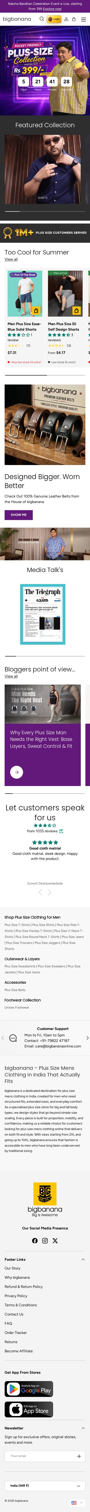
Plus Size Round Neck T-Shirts (37, 937)
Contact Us (14, 1314)
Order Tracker (16, 1332)
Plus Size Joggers (47, 943)
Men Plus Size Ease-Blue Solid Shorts (24, 327)
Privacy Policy (16, 1296)
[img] (45, 825)
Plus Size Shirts (43, 925)
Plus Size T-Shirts (17, 925)
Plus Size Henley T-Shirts (33, 931)
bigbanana (21, 1500)
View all (11, 259)
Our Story (12, 1268)
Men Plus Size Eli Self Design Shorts (63, 327)
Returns (11, 1342)
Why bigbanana (17, 1277)
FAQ (8, 1323)
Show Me (19, 515)
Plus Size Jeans (73, 937)
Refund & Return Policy (24, 1286)
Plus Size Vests (29, 972)
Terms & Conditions (21, 1305)
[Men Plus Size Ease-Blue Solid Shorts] (25, 294)
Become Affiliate (19, 1351)
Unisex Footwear (17, 1007)
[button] (74, 19)
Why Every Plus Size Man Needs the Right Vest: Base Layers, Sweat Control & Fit (41, 739)
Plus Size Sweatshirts (20, 966)
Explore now (52, 9)
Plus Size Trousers (19, 943)
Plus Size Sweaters (51, 966)
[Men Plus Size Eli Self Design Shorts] (65, 294)
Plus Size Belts (15, 990)
